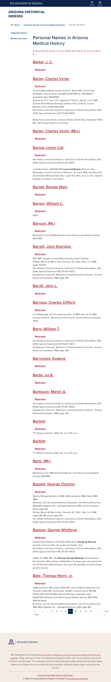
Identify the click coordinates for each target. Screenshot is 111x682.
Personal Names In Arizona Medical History (44, 25)
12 (85, 611)
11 (80, 611)
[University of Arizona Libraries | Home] (23, 642)
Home (16, 25)
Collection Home (19, 33)
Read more (40, 69)
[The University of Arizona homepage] (26, 3)
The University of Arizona (77, 679)
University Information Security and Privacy (55, 675)
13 (91, 611)
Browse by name (19, 38)
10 (75, 611)
